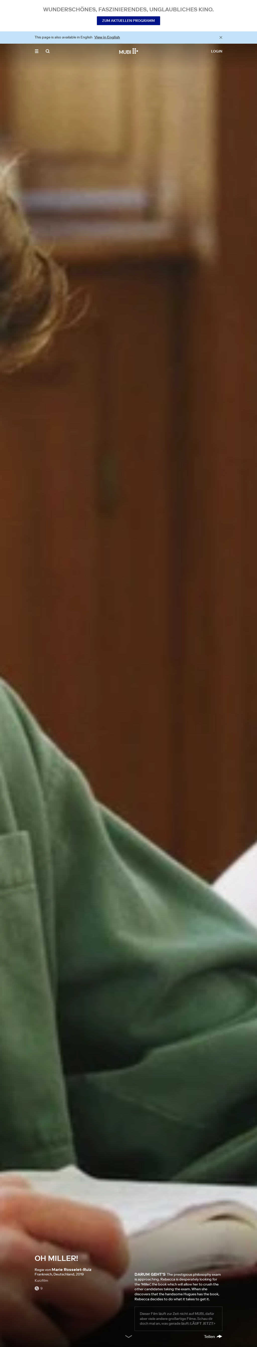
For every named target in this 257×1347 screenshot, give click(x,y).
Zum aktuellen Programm (128, 20)
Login (216, 51)
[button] (36, 51)
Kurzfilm (41, 1280)
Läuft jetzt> (202, 1323)
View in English (107, 37)
